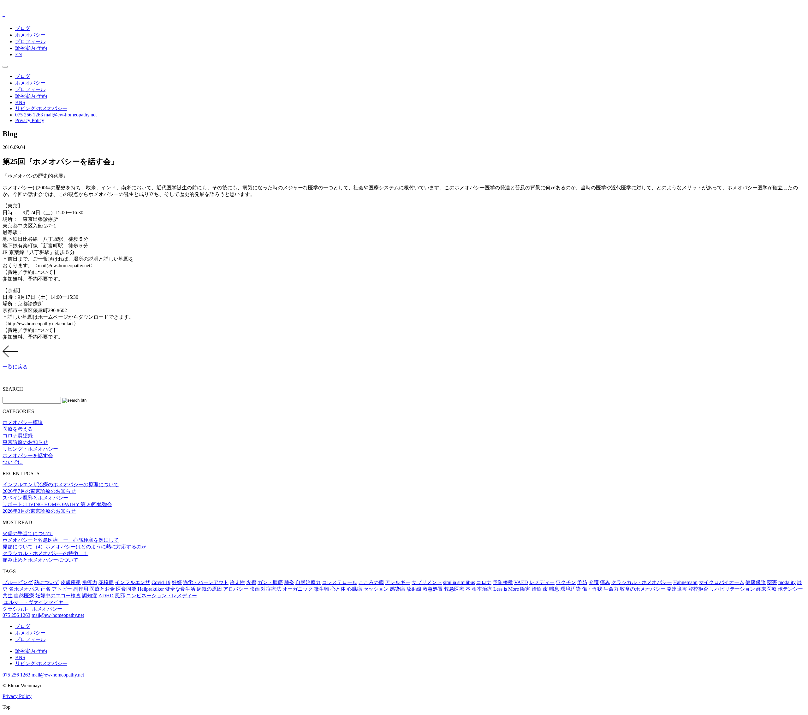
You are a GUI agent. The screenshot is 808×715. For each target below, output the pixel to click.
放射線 (413, 589)
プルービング (18, 582)
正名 (45, 589)
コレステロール (339, 582)
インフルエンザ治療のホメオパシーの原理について (61, 484)
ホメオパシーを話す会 (28, 455)
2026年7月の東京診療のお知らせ (39, 491)
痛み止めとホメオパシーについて (40, 560)
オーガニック (297, 589)
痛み (605, 582)
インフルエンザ (132, 582)
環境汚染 (571, 589)
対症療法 (271, 589)
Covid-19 (161, 582)
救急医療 (454, 589)
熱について (46, 582)
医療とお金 (102, 589)
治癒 (537, 589)
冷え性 (237, 582)
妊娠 (177, 582)
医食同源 (126, 589)
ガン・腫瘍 (270, 582)
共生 (8, 595)
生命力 (611, 589)
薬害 (772, 582)
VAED (521, 582)
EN (18, 54)
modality (787, 582)
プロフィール (30, 41)
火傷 (251, 582)
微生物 (321, 589)
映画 (255, 589)
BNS (20, 102)
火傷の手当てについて (28, 533)
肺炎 (289, 582)
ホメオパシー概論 (23, 422)
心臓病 (354, 589)
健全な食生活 (180, 589)
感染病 (397, 589)
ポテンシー (790, 589)
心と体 (338, 589)
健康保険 (756, 582)
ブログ (22, 28)
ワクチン (566, 582)
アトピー (62, 589)
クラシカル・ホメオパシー (641, 582)
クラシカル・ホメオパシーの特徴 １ (45, 553)
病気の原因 (209, 589)
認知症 (89, 595)
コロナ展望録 (18, 435)
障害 (525, 589)
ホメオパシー (30, 35)
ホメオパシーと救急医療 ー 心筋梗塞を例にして (61, 540)
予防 (582, 582)
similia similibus (459, 582)
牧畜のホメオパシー (642, 589)
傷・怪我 (592, 589)
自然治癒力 (308, 582)
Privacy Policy (29, 120)
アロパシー (235, 589)
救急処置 (433, 589)
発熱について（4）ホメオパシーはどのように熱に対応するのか (74, 546)
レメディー (542, 582)
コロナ (483, 582)
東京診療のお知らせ (25, 442)
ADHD (106, 595)
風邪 (120, 595)
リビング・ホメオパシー (30, 449)
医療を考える (18, 429)
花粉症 (106, 582)
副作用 (80, 589)
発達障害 (677, 589)
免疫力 (89, 582)
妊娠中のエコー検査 (58, 595)
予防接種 (503, 582)
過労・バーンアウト (206, 582)
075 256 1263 (29, 114)
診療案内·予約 (31, 48)
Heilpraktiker (151, 589)
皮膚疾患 (71, 582)
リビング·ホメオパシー (41, 108)
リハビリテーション (732, 589)
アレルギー (397, 582)
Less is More (506, 589)
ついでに (13, 462)
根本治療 (482, 589)
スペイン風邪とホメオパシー (35, 497)
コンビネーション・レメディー (161, 595)
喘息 (554, 589)
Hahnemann (685, 582)
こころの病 (371, 582)
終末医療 (766, 589)
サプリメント (427, 582)
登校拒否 (698, 589)
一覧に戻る (15, 366)
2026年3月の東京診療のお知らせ (39, 511)
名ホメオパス (24, 589)
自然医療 (24, 595)
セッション (376, 589)
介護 (594, 582)
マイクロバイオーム (721, 582)
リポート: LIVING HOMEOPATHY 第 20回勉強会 (57, 504)
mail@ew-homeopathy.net (70, 114)
